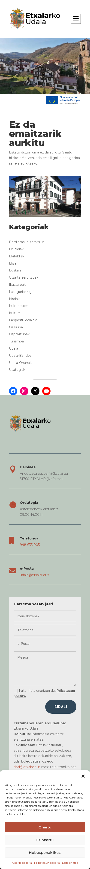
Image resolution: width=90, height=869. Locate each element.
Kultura (14, 313)
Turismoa (16, 341)
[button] (83, 776)
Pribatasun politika (47, 862)
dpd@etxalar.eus (27, 767)
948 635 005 (30, 545)
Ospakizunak (19, 334)
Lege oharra (70, 862)
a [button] (76, 19)
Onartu (45, 827)
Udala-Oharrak (20, 363)
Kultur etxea (19, 306)
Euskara (15, 270)
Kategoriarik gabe (23, 292)
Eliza (12, 263)
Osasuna (16, 327)
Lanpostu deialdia (23, 320)
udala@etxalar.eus (34, 575)
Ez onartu (45, 840)
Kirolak (14, 299)
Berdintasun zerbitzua (27, 242)
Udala (13, 348)
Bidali (60, 707)
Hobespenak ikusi (45, 852)
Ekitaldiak (16, 256)
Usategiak (17, 370)
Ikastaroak (17, 285)
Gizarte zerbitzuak (23, 277)
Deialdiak (16, 249)
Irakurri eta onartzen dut (44, 693)
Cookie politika (22, 862)
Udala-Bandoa (20, 355)
